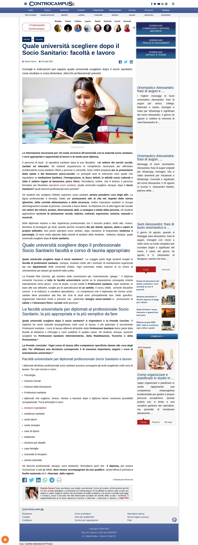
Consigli (143, 422)
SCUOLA (47, 10)
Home (27, 39)
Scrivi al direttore (83, 514)
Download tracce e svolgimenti (156, 41)
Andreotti (107, 21)
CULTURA (132, 10)
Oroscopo (148, 15)
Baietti (97, 21)
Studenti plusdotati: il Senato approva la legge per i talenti (148, 299)
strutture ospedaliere (35, 408)
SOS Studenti (144, 347)
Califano (77, 21)
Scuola (39, 39)
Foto (129, 520)
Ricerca (115, 15)
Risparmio (156, 422)
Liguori (88, 21)
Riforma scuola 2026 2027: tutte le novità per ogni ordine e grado (147, 325)
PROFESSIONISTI (115, 10)
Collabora (27, 520)
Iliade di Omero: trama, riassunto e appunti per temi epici (147, 312)
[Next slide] (134, 27)
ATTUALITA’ (149, 10)
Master (64, 15)
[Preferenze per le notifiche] (5, 539)
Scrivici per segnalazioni (86, 520)
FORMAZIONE (98, 10)
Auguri (132, 15)
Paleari (68, 21)
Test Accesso (30, 15)
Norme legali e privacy (138, 517)
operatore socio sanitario (62, 185)
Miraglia (58, 21)
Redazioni (27, 514)
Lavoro (81, 15)
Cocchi (117, 21)
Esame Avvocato (47, 15)
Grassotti (127, 21)
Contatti (26, 517)
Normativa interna (135, 514)
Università (166, 270)
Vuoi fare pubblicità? (84, 517)
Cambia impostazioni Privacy (39, 544)
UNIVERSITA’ (64, 10)
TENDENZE (166, 10)
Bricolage (168, 422)
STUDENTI (81, 10)
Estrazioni (165, 15)
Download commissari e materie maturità (155, 28)
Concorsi (98, 15)
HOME (30, 10)
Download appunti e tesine (156, 53)
